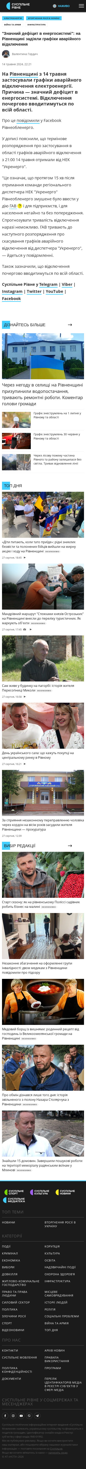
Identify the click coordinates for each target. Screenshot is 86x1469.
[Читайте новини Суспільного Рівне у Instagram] (13, 1416)
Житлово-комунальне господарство (21, 1283)
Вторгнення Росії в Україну (44, 18)
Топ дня (51, 1330)
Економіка (11, 1260)
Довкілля (10, 1274)
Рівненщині (24, 74)
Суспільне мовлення (19, 1357)
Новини (8, 1222)
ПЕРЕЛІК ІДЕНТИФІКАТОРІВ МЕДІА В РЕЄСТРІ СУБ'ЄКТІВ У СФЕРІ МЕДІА (63, 1384)
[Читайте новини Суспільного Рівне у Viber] (29, 1416)
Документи (11, 1379)
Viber (67, 284)
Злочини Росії (14, 1316)
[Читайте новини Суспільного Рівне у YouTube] (21, 1416)
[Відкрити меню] (82, 5)
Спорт (7, 1323)
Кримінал (10, 1253)
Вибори (8, 1267)
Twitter (34, 291)
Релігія (50, 1309)
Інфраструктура (36, 24)
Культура (52, 1253)
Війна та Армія (12, 24)
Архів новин (55, 1350)
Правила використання (57, 1359)
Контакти (10, 1350)
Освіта (50, 1260)
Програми (53, 1368)
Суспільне (56, 1448)
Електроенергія (13, 18)
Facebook (11, 298)
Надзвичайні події (60, 1267)
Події (6, 1246)
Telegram (48, 284)
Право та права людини (14, 1293)
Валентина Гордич (25, 54)
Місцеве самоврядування (59, 1293)
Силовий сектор (16, 1302)
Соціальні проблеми (62, 1316)
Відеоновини (13, 1330)
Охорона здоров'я (60, 1274)
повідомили (28, 120)
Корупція (52, 1246)
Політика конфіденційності (17, 1370)
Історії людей (56, 1302)
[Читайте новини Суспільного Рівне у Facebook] (5, 1416)
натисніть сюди (57, 1452)
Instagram (12, 291)
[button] (16, 206)
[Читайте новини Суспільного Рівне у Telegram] (37, 1416)
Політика (10, 1309)
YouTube (54, 291)
